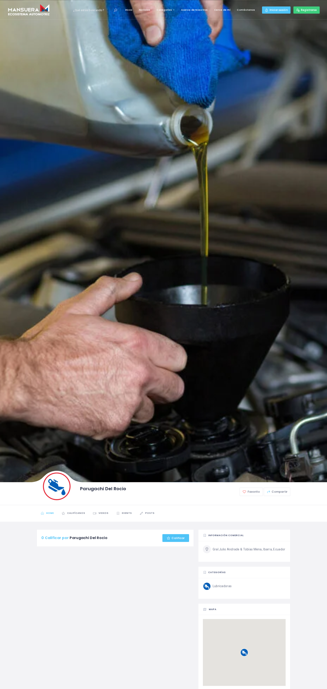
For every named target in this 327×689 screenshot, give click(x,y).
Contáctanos (246, 10)
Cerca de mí (222, 10)
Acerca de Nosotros (194, 10)
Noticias (144, 10)
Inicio (129, 10)
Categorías (164, 10)
